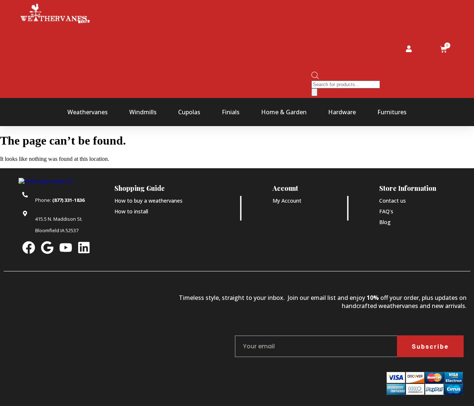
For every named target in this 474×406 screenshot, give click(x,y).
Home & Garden (284, 112)
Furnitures (392, 112)
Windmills (143, 112)
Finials (231, 112)
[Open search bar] (315, 77)
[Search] (314, 92)
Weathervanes (87, 112)
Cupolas (189, 112)
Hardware (342, 112)
